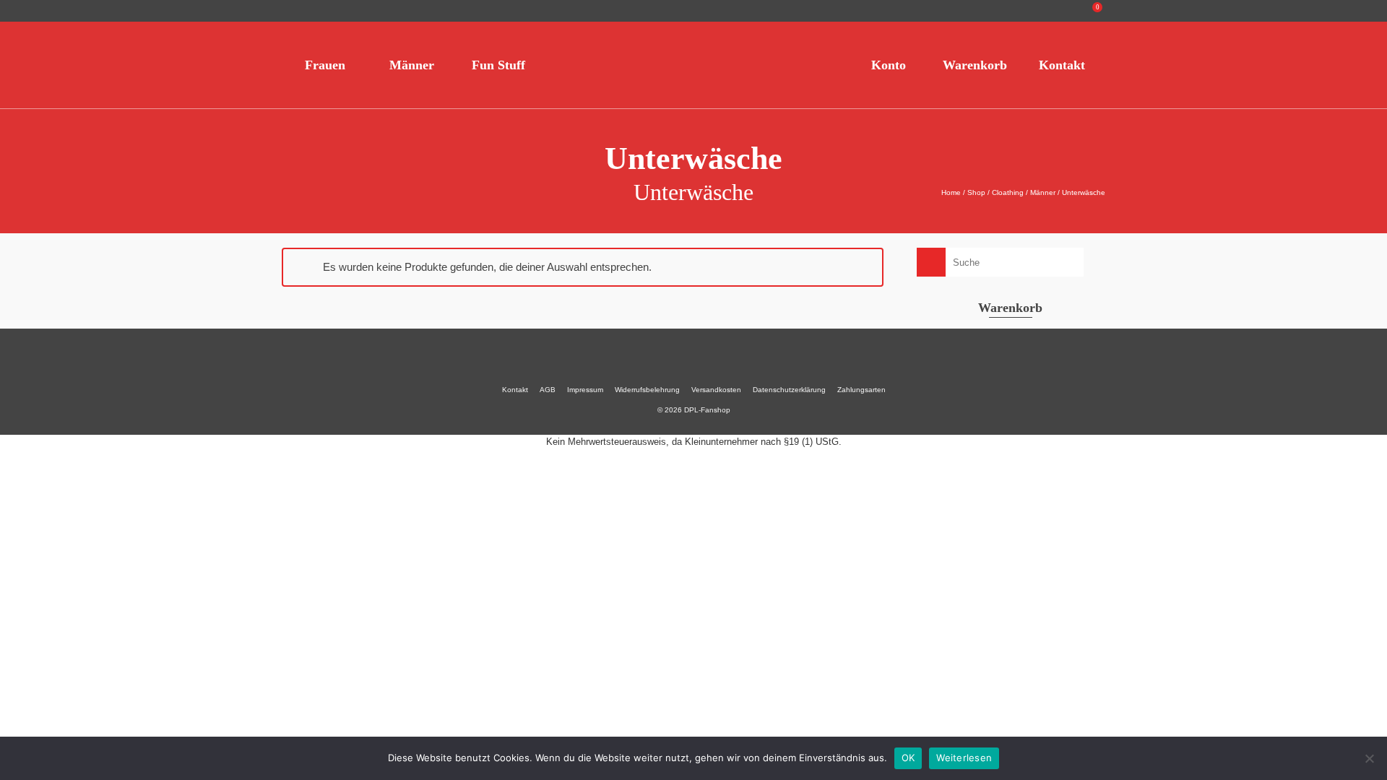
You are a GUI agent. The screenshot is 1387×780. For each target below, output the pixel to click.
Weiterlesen (964, 757)
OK (908, 757)
